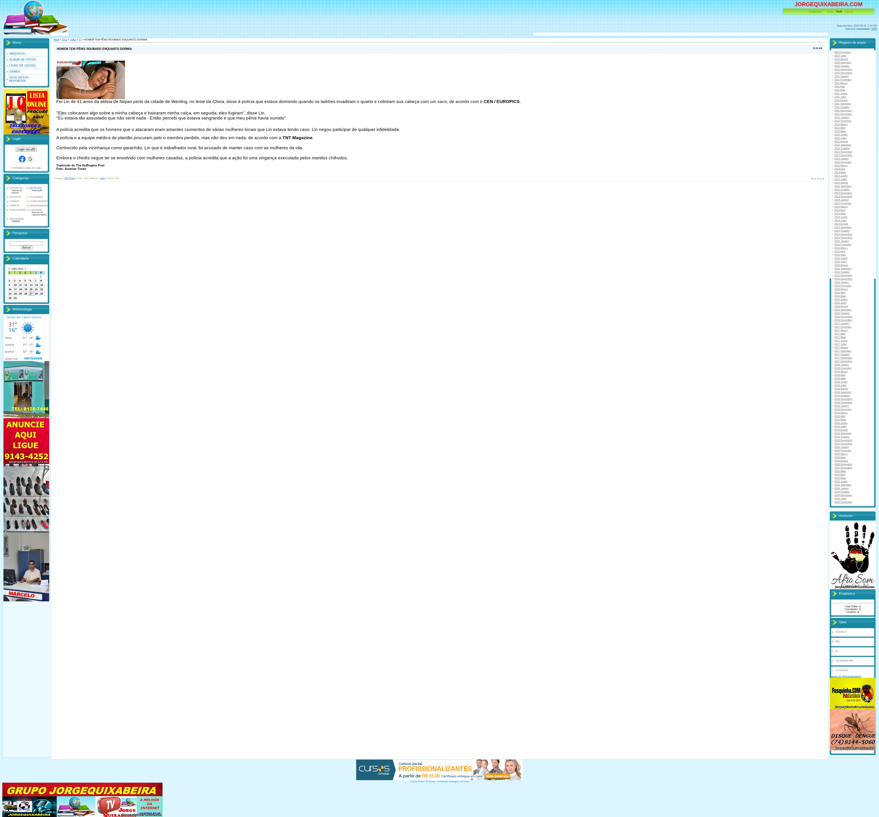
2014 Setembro (842, 227)
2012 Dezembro (843, 155)
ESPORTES (16, 188)
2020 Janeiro (841, 447)
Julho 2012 (17, 268)
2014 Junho (840, 217)
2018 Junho (840, 381)
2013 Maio (840, 172)
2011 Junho (840, 93)
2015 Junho (840, 258)
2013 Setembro (842, 186)
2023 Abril (839, 474)
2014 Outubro (842, 230)
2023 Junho (840, 481)
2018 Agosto (841, 388)
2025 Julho (840, 498)
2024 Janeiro (841, 488)
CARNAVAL (36, 210)
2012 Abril (839, 127)
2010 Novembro (843, 69)
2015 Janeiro (841, 241)
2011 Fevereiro (842, 79)
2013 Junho (840, 175)
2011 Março (840, 83)
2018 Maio (840, 378)
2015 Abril (839, 251)
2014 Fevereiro (842, 203)
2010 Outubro (842, 66)
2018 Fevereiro (842, 368)
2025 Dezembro (843, 502)
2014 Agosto (841, 224)
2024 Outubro (842, 491)
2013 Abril (839, 169)
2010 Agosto (841, 59)
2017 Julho (840, 344)
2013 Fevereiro (842, 162)
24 (15, 293)
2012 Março (841, 124)
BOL (838, 641)
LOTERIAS (842, 670)
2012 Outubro (842, 148)
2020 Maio (840, 457)
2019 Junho (840, 423)
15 (41, 285)
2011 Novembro (843, 110)
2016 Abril (839, 292)
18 (20, 289)
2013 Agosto (841, 182)
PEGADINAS (16, 218)
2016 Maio (840, 296)
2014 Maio (840, 213)
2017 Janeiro (841, 323)
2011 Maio (840, 90)
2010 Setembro (842, 62)
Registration (815, 11)
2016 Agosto (841, 306)
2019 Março (841, 412)
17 (15, 289)
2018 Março (841, 371)
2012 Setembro (842, 145)
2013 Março (841, 165)
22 (41, 289)
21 (36, 289)
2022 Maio (840, 471)
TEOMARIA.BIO (845, 660)
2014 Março (841, 206)
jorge (102, 178)
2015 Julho (840, 261)
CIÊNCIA (14, 205)
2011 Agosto (841, 100)
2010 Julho (840, 55)
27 (31, 293)
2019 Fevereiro (842, 409)
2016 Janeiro (841, 282)
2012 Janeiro (841, 117)
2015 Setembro (842, 268)
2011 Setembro (842, 103)
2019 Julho (840, 426)
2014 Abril (839, 210)
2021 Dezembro (843, 467)
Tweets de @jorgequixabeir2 (845, 676)
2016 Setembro (842, 309)
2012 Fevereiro (842, 120)
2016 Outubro (842, 313)
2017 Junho (840, 340)
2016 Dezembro (843, 320)
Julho (73, 39)
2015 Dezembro (843, 278)
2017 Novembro (843, 357)
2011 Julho (840, 96)
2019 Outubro (842, 436)
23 (10, 293)
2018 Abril (839, 375)
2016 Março (841, 289)
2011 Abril (839, 86)
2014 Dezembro (843, 237)
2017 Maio (840, 337)
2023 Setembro (842, 484)
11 (20, 285)
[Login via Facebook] (22, 159)
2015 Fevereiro (842, 244)
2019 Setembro (842, 433)
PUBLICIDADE (17, 210)
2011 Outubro (841, 107)
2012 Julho (840, 138)
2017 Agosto (841, 347)
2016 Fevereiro (842, 285)
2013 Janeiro (841, 158)
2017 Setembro (842, 351)
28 (36, 293)
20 (31, 289)
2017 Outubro (842, 354)
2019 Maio (840, 419)
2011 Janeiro (841, 76)
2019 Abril (839, 416)
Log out (849, 11)
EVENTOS (15, 196)
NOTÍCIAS (35, 188)
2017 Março (841, 330)
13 (31, 285)
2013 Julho (840, 179)
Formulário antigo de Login (26, 167)
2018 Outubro (842, 395)
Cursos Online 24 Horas (422, 781)
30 (10, 298)
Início (830, 11)
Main (56, 39)
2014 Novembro (843, 234)
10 (15, 285)
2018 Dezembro (843, 402)
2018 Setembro (842, 392)
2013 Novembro (843, 193)
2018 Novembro (843, 399)
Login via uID (26, 149)
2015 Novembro (843, 275)
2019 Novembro (843, 440)
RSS (874, 28)
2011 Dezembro (843, 114)
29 (41, 293)
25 (20, 293)
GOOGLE (841, 631)
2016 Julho (840, 302)
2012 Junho (840, 134)
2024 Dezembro (843, 495)
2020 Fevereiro (842, 450)
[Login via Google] (30, 159)
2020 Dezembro (843, 464)
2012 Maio (840, 131)
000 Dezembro (842, 52)
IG (837, 651)
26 (25, 293)
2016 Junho (840, 299)
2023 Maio (840, 478)
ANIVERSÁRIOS (39, 205)
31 (15, 298)
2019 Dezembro (843, 443)
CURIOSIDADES (39, 201)
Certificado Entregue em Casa (453, 781)
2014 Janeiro (841, 199)
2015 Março (841, 248)
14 (36, 285)
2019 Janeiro (841, 405)
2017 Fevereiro (842, 327)
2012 (64, 39)
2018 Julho (840, 385)
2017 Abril (839, 333)
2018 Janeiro (841, 364)
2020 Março (841, 454)
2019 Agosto (841, 430)
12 (25, 285)
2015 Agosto (841, 265)
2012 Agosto (841, 141)
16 (10, 289)
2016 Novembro (843, 316)
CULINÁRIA (36, 196)
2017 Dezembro (843, 361)
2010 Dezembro (843, 72)
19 (25, 289)
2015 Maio (840, 254)
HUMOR (14, 201)
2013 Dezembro (843, 196)
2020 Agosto (841, 460)
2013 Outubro (842, 189)
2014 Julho (840, 220)
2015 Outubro (842, 272)
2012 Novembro (843, 151)
